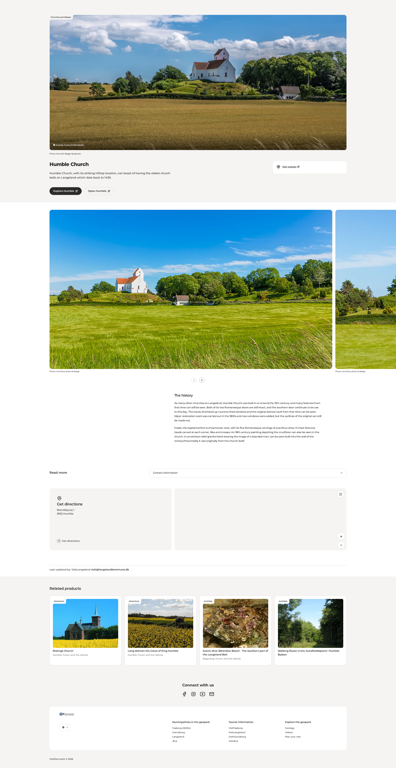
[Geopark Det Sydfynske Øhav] (66, 714)
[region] (260, 519)
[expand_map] (340, 494)
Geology (289, 728)
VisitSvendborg (237, 736)
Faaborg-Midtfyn (181, 728)
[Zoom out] (341, 545)
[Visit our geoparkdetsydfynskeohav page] (184, 694)
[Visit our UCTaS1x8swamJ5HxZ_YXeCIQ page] (202, 694)
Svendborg (178, 732)
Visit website (289, 166)
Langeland (178, 736)
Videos (289, 732)
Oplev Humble (97, 191)
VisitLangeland (237, 732)
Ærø (174, 741)
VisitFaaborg (236, 728)
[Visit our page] (193, 694)
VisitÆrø (233, 741)
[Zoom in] (341, 536)
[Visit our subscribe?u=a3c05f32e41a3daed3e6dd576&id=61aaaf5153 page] (211, 694)
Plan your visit (293, 736)
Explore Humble (63, 191)
